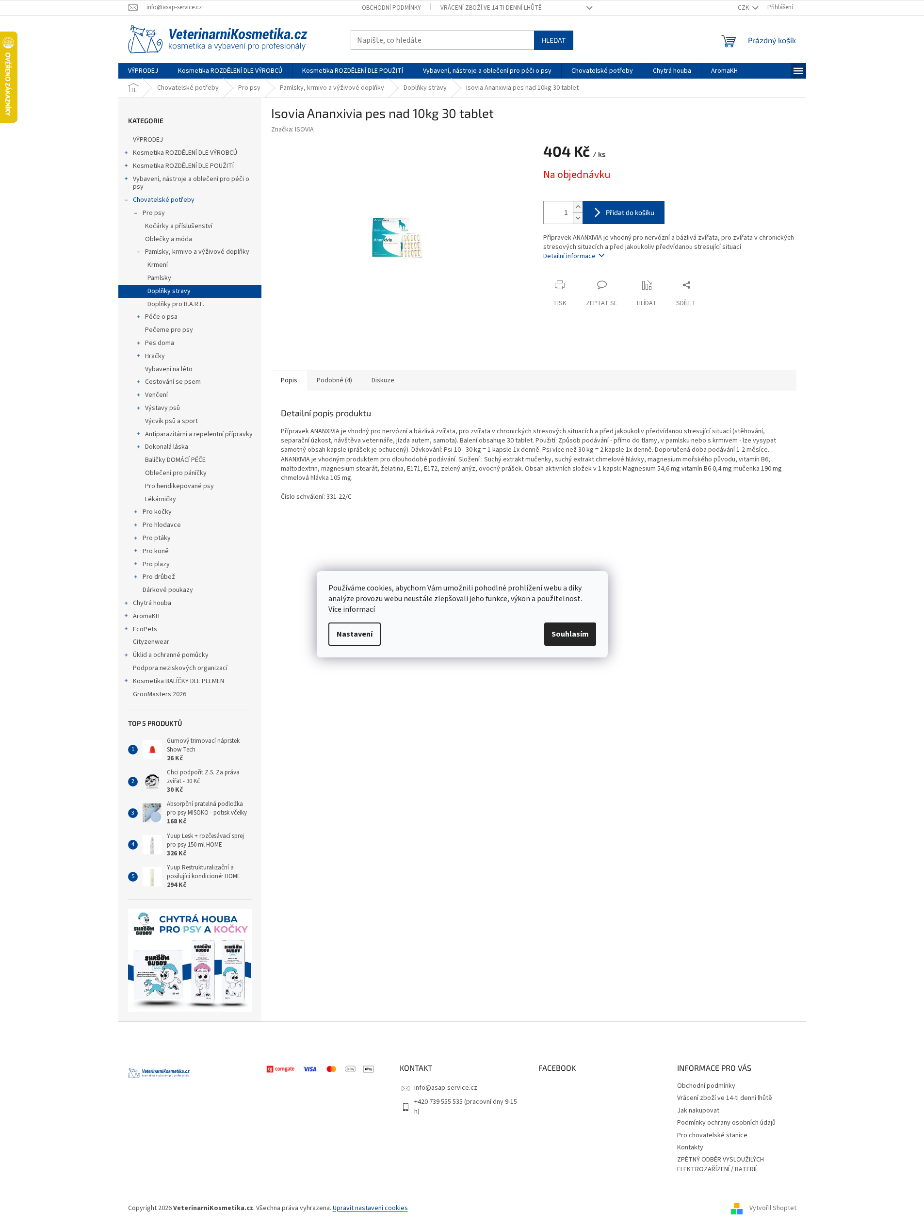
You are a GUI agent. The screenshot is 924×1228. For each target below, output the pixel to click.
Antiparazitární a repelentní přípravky (199, 434)
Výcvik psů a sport (171, 421)
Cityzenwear (151, 642)
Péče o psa (161, 317)
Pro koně (156, 551)
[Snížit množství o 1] (578, 218)
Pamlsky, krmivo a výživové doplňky (197, 252)
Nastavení (355, 634)
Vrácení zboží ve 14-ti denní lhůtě (491, 7)
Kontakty (690, 1147)
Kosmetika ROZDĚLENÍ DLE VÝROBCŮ (185, 153)
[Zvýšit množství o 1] (578, 207)
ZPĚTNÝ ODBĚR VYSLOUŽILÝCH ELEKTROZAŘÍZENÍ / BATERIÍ (720, 1164)
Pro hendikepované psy (179, 486)
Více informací (351, 609)
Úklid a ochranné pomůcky (171, 655)
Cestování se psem (173, 382)
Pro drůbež (159, 577)
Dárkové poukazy (168, 590)
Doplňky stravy (169, 291)
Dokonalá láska (166, 447)
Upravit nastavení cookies (370, 1208)
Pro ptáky (157, 538)
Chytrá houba (152, 603)
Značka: (292, 129)
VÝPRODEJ (148, 140)
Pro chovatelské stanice (712, 1135)
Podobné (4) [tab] (334, 380)
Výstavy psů (162, 408)
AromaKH (146, 616)
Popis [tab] (289, 380)
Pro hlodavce (162, 525)
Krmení (157, 265)
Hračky (155, 356)
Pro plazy (156, 564)
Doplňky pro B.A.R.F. (175, 304)
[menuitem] (143, 71)
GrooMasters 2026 (159, 694)
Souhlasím (570, 634)
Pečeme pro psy (169, 330)
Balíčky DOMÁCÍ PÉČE (175, 460)
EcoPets (145, 629)
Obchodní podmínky (391, 7)
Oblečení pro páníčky (176, 473)
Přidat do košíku (630, 212)
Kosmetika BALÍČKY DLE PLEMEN (178, 681)
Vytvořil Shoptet (772, 1208)
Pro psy (154, 213)
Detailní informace (569, 256)
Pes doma (159, 343)
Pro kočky (157, 512)
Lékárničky (160, 499)
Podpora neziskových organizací (180, 668)
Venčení (156, 395)
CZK (744, 7)
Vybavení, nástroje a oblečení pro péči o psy (191, 183)
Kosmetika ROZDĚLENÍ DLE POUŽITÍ (183, 166)
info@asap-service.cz (445, 1088)
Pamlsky (159, 278)
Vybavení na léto (169, 369)
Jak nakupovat (698, 1110)
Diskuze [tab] (383, 380)
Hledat (554, 40)
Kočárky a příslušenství (178, 226)
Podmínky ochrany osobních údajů (726, 1123)
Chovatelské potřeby (164, 200)
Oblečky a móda (168, 239)
